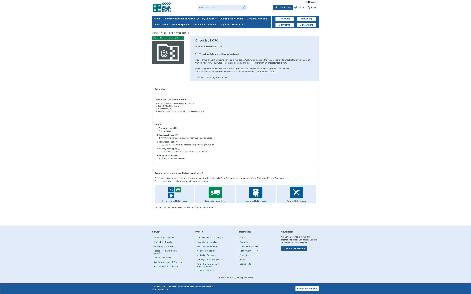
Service (156, 231)
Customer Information (250, 246)
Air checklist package (206, 251)
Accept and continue (307, 288)
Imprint (243, 259)
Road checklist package (208, 242)
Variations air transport (164, 246)
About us (244, 242)
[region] (168, 50)
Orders (199, 231)
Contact (243, 255)
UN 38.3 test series (162, 257)
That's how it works (163, 242)
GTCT (242, 237)
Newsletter (287, 231)
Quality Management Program (168, 262)
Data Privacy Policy (249, 251)
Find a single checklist (164, 237)
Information (244, 231)
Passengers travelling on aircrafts (165, 252)
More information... (161, 289)
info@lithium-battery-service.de (198, 207)
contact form (268, 71)
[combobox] (219, 7)
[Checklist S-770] (168, 53)
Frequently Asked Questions (167, 266)
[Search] (244, 7)
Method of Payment (206, 255)
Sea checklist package (207, 246)
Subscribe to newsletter (294, 248)
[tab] (160, 89)
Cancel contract (205, 270)
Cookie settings (247, 264)
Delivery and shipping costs (209, 259)
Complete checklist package (210, 237)
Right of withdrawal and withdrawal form (208, 265)
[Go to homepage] (162, 7)
